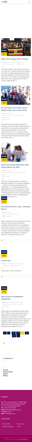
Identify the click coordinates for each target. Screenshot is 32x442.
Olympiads (22, 172)
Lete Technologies (23, 439)
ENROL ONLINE (6, 424)
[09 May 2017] (16, 47)
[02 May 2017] (16, 284)
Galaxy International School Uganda (13, 62)
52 (27, 333)
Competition (9, 172)
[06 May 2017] (16, 248)
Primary (8, 115)
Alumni (5, 374)
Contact (19, 426)
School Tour (14, 115)
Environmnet (6, 304)
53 (14, 336)
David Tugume (8, 113)
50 (18, 333)
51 (22, 333)
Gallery (5, 375)
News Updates (20, 424)
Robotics (3, 174)
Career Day (6, 260)
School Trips (21, 115)
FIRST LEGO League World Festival (14, 59)
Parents (5, 370)
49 (13, 333)
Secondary (9, 64)
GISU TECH (16, 172)
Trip (13, 64)
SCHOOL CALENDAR (7, 426)
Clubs (4, 64)
